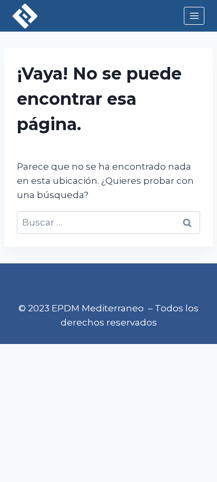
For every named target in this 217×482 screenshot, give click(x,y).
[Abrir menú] (194, 15)
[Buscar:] (108, 222)
